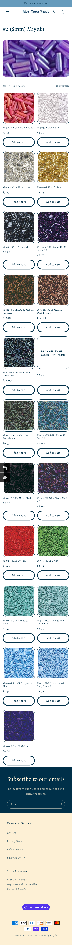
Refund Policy (15, 849)
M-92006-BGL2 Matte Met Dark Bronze (50, 311)
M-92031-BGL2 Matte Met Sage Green (16, 437)
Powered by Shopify (48, 935)
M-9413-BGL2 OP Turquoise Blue (17, 685)
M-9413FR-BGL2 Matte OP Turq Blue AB (50, 685)
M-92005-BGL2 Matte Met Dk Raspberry (18, 311)
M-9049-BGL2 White (48, 127)
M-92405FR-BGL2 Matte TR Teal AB (51, 437)
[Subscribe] (61, 804)
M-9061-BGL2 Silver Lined (17, 187)
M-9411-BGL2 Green (47, 560)
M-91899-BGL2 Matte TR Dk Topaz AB (51, 249)
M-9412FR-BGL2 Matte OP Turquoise (50, 622)
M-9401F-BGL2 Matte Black (17, 498)
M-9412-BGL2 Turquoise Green (15, 622)
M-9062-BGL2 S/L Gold (49, 187)
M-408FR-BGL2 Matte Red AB (18, 127)
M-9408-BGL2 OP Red (14, 560)
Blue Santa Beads (30, 935)
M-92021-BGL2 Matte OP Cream (53, 352)
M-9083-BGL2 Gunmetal (15, 247)
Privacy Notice (15, 841)
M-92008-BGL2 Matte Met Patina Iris (16, 374)
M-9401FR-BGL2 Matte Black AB (52, 500)
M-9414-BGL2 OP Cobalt (15, 746)
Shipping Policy (16, 857)
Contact (11, 833)
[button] (7, 12)
